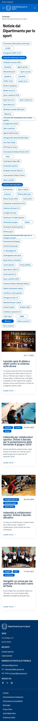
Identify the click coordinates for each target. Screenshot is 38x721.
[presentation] (35, 8)
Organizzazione (7, 655)
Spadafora (8, 427)
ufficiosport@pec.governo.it (14, 669)
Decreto (7, 431)
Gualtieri (18, 427)
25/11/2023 (29, 355)
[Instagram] (12, 683)
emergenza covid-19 (11, 499)
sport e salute (9, 507)
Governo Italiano (7, 2)
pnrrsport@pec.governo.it (18, 673)
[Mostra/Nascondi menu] (3, 8)
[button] (9, 717)
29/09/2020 (29, 427)
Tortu (16, 571)
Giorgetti (7, 571)
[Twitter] (7, 683)
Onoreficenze (9, 575)
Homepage (5, 16)
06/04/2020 (29, 499)
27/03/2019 (29, 571)
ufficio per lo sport (10, 503)
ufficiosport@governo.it (10, 665)
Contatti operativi (8, 651)
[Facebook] (3, 683)
